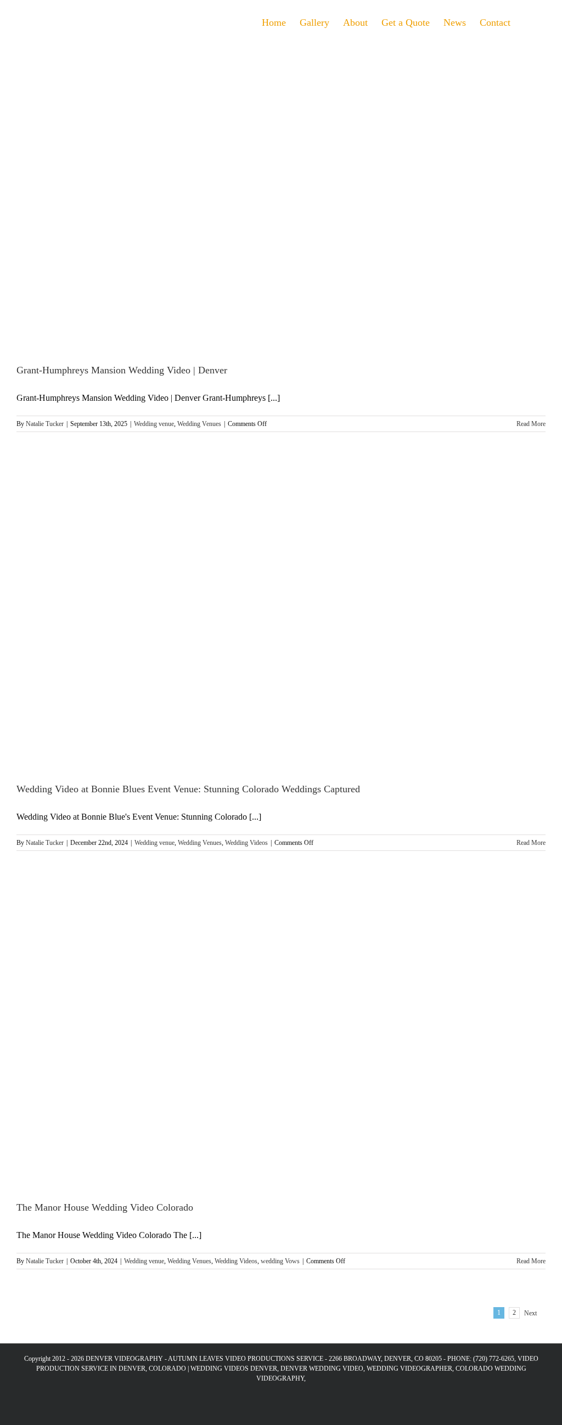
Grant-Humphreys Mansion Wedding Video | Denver (121, 370)
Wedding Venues (199, 424)
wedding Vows (280, 1261)
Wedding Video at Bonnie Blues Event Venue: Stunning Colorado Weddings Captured (188, 789)
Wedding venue (154, 424)
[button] (528, 21)
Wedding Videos (246, 843)
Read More (531, 424)
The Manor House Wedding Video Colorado (104, 1207)
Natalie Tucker (45, 424)
